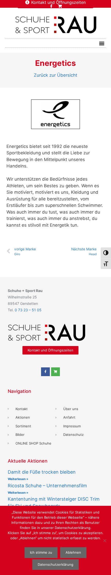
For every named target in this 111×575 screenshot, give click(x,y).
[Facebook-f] (51, 6)
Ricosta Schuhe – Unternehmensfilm (47, 485)
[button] (101, 43)
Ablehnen (73, 552)
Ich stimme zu (41, 552)
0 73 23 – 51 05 (28, 310)
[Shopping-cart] (60, 6)
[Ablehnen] (104, 540)
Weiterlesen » (18, 479)
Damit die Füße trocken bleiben (42, 472)
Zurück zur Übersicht (55, 75)
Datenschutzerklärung (55, 564)
